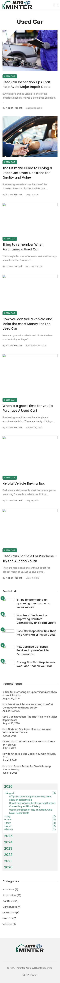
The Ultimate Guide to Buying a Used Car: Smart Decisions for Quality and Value (27, 173)
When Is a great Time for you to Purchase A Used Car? (27, 408)
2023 (8, 848)
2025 (8, 836)
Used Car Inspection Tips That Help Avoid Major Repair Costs (26, 84)
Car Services (9, 906)
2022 (8, 854)
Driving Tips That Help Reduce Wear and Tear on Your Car (36, 664)
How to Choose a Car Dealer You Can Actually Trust (29, 755)
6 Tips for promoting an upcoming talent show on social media (33, 603)
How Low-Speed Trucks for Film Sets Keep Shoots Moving (26, 768)
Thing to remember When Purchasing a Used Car (23, 247)
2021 (8, 861)
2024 (8, 842)
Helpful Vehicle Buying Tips (23, 483)
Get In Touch (30, 975)
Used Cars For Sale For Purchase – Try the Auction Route (29, 558)
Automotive (9, 895)
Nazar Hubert (14, 107)
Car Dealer (8, 901)
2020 (8, 867)
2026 (8, 786)
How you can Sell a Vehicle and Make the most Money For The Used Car (27, 324)
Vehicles (7, 924)
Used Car (9, 76)
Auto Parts (8, 889)
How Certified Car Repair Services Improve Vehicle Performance (32, 650)
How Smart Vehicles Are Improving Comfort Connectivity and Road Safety (36, 619)
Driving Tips (9, 912)
